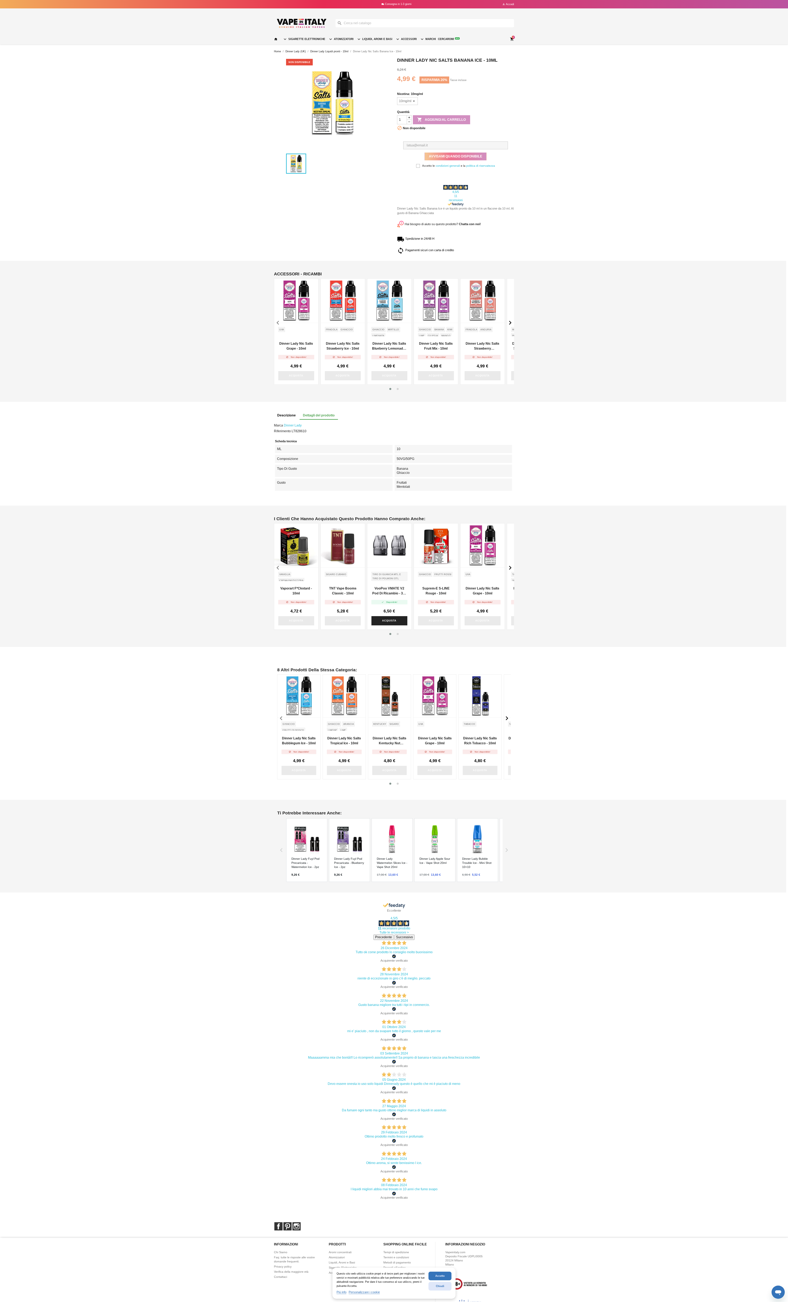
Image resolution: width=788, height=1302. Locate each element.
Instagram (296, 1226)
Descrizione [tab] (286, 415)
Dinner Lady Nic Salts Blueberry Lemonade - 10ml (389, 346)
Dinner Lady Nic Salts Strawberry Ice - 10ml (343, 346)
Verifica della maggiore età (291, 1271)
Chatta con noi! (470, 224)
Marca (278, 425)
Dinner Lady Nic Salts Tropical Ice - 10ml (344, 741)
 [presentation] (278, 323)
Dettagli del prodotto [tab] (319, 415)
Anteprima (296, 300)
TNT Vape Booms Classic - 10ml (342, 591)
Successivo (404, 937)
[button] (390, 389)
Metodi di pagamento (397, 1262)
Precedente (383, 937)
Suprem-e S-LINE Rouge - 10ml (436, 591)
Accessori (406, 39)
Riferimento (282, 431)
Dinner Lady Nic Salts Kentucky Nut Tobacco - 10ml (389, 741)
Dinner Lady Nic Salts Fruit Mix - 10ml (436, 346)
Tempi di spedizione (396, 1252)
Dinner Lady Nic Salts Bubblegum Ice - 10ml (299, 741)
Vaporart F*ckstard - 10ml (296, 591)
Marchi (428, 39)
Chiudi (440, 1286)
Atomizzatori (341, 39)
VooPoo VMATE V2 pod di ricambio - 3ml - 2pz (389, 591)
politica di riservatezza (480, 165)
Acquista (296, 375)
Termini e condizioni (396, 1257)
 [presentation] (510, 323)
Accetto (440, 1275)
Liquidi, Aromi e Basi (374, 39)
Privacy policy (283, 1266)
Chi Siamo (280, 1252)
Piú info (341, 1292)
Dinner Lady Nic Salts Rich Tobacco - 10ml (480, 741)
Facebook (278, 1226)
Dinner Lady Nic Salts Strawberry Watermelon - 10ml (482, 346)
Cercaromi (448, 39)
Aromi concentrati (340, 1252)
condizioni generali (448, 165)
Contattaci (280, 1276)
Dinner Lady (293, 425)
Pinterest (287, 1226)
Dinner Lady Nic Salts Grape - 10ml (296, 346)
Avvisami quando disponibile (455, 156)
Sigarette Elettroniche (304, 39)
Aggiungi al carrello (441, 119)
